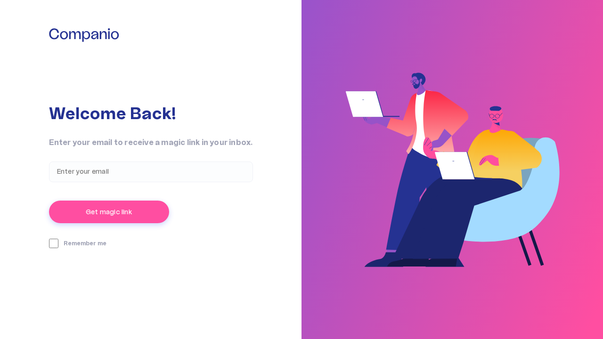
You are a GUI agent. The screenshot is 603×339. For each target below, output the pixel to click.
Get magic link (109, 212)
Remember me (85, 243)
